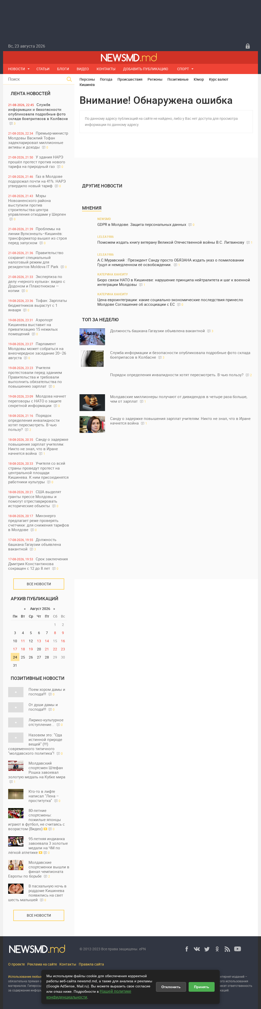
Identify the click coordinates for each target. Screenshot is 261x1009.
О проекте (16, 964)
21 (47, 649)
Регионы (155, 79)
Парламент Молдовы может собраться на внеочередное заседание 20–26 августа (37, 350)
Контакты (106, 68)
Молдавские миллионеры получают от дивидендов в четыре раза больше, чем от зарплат (178, 399)
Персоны (87, 79)
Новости (16, 68)
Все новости (39, 583)
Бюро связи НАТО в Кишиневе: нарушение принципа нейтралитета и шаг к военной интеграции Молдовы (173, 282)
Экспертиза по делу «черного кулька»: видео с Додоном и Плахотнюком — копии (36, 283)
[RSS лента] (227, 949)
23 (63, 649)
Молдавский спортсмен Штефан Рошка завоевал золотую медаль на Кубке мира (36, 772)
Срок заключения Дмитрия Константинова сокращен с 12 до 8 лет (38, 563)
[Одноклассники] (217, 949)
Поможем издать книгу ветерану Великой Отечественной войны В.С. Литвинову (175, 242)
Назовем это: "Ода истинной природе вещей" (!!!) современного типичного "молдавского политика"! (35, 744)
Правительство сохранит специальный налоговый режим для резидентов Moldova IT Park (37, 259)
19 (31, 649)
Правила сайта (91, 964)
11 (23, 640)
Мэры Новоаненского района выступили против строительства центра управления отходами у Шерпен (37, 207)
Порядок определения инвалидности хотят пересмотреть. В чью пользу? (34, 422)
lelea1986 (105, 237)
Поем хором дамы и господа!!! (47, 691)
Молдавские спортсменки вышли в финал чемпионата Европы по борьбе (38, 869)
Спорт (183, 68)
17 (15, 649)
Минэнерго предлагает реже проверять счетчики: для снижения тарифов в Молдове (38, 522)
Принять (201, 987)
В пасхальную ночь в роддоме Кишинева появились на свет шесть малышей (37, 892)
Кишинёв (87, 84)
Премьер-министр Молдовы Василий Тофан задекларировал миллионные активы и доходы (38, 140)
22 (55, 649)
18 (23, 649)
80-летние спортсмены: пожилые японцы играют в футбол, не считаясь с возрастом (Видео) (36, 819)
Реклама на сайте (42, 964)
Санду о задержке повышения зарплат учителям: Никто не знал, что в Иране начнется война (38, 446)
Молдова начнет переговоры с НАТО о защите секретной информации (37, 400)
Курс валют (218, 79)
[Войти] (248, 46)
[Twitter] (207, 949)
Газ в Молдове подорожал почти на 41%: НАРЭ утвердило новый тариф (37, 181)
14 (47, 640)
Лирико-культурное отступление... (46, 722)
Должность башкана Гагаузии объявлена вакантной (34, 544)
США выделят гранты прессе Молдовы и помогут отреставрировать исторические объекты (34, 498)
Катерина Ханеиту (112, 274)
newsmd (104, 219)
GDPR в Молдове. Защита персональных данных (145, 224)
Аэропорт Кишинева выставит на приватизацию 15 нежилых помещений (33, 326)
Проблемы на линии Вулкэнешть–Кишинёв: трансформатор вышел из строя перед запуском (37, 235)
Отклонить (171, 987)
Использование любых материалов (34, 976)
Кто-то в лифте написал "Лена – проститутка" (44, 796)
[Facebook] (186, 949)
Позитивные (178, 79)
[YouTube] (237, 949)
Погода (106, 79)
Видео (83, 68)
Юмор (199, 79)
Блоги (63, 68)
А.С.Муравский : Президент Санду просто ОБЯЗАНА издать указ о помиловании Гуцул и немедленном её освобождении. (170, 262)
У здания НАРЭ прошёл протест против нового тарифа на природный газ (36, 161)
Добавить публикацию (145, 68)
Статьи (42, 68)
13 (39, 640)
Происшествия (130, 79)
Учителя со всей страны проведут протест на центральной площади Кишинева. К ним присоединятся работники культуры (38, 472)
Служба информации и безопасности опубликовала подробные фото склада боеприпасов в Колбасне (38, 113)
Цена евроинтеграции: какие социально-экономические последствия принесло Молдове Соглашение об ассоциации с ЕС (170, 302)
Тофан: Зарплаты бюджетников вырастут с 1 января (37, 305)
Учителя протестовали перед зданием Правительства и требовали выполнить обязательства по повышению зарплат (35, 377)
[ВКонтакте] (197, 949)
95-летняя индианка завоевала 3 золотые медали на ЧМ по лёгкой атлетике (38, 845)
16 (63, 640)
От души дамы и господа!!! (43, 707)
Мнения (91, 208)
